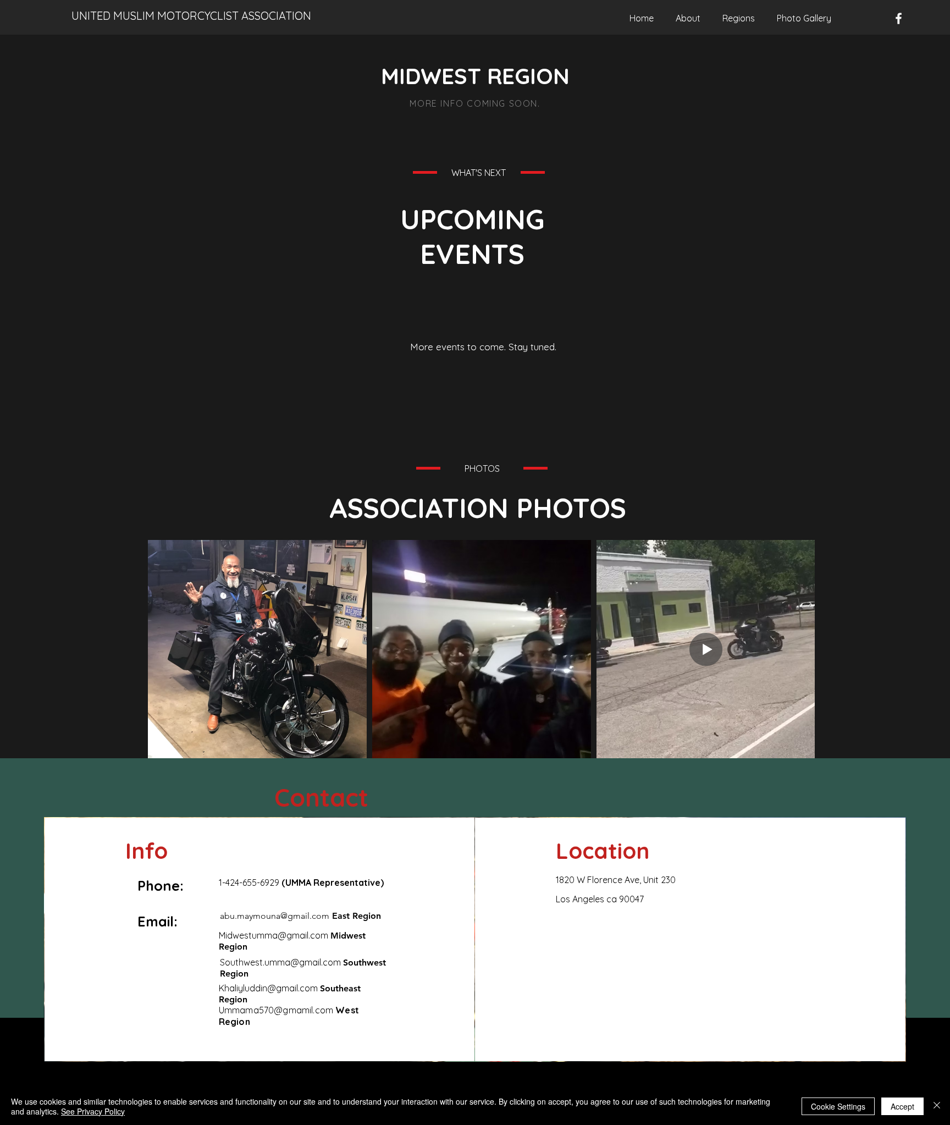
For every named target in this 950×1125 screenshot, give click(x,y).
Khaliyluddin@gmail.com (268, 988)
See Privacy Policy (93, 1111)
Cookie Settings (838, 1106)
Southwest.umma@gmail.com (280, 962)
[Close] (936, 1106)
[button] (738, 18)
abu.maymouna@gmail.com (274, 916)
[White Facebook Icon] (898, 18)
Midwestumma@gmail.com (273, 935)
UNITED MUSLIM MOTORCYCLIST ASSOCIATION (191, 16)
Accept (902, 1106)
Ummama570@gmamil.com (276, 1010)
